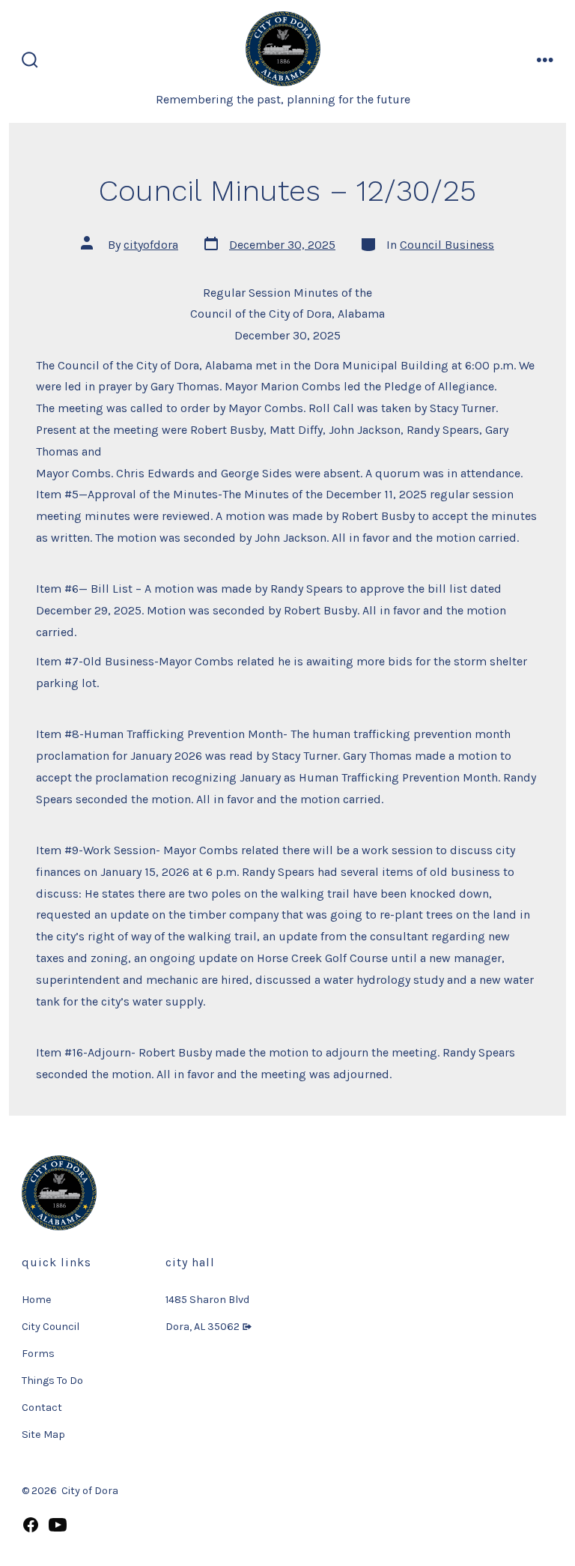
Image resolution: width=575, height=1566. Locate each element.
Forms (38, 1353)
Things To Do (52, 1380)
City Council (50, 1326)
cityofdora (151, 245)
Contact (42, 1407)
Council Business (447, 245)
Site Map (43, 1434)
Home (37, 1299)
